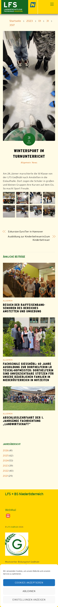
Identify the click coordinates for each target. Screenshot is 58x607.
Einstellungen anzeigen (29, 599)
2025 (6, 455)
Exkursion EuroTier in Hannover (25, 231)
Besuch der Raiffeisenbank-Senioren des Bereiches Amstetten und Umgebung (24, 308)
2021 (5, 476)
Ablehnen (29, 591)
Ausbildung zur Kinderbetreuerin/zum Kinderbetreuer (29, 238)
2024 (6, 460)
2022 (6, 470)
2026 (6, 450)
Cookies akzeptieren (29, 582)
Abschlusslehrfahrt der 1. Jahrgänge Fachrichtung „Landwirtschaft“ (23, 421)
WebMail (10, 510)
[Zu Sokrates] (8, 515)
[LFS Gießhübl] (19, 6)
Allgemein (26, 162)
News (34, 162)
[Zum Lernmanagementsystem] (10, 502)
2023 (6, 465)
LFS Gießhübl (12, 527)
